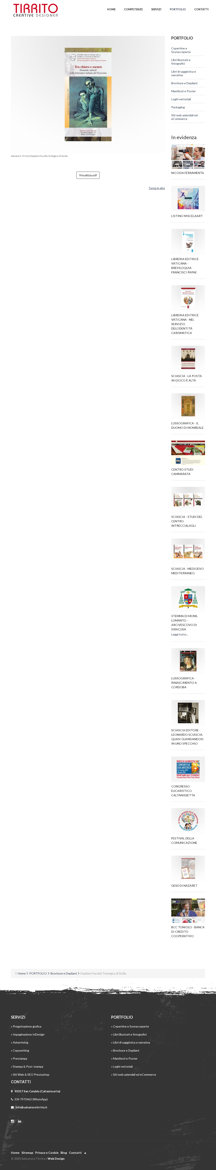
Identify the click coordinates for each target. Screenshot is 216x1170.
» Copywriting (20, 1050)
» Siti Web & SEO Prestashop (30, 1074)
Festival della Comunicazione (184, 840)
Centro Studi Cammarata (182, 472)
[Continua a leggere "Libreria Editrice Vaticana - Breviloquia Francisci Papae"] (188, 242)
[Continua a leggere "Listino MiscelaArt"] (188, 199)
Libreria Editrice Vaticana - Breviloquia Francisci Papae (185, 265)
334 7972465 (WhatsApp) (31, 1099)
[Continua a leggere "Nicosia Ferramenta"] (188, 156)
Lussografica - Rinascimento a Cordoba (184, 682)
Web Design (56, 1158)
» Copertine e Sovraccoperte (130, 1026)
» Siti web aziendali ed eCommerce (133, 1074)
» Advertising (19, 1042)
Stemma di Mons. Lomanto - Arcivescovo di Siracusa (184, 622)
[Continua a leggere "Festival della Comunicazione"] (188, 821)
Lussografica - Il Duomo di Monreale (187, 425)
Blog (64, 1152)
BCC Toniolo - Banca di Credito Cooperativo (188, 931)
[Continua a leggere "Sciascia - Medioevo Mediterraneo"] (188, 551)
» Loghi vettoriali (122, 1066)
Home (15, 1152)
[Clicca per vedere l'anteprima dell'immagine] (88, 94)
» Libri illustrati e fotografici (129, 1034)
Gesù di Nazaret (184, 885)
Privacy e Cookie (46, 1152)
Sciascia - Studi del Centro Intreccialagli (186, 521)
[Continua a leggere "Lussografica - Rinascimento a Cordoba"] (188, 661)
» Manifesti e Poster (124, 1058)
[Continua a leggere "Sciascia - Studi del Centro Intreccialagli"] (188, 500)
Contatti (75, 1152)
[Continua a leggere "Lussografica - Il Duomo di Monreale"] (188, 406)
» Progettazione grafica (26, 1026)
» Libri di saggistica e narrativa (130, 1042)
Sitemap (27, 1152)
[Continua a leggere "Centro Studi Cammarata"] (188, 453)
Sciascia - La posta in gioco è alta (186, 378)
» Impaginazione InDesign (28, 1034)
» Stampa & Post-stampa (27, 1066)
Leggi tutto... (179, 634)
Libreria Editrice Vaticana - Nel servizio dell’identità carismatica (185, 324)
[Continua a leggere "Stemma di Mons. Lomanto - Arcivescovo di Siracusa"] (188, 599)
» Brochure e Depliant (125, 1050)
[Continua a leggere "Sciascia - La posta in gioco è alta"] (188, 359)
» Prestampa (19, 1058)
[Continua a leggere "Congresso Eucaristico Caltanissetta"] (188, 769)
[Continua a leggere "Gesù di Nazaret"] (188, 868)
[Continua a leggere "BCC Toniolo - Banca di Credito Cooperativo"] (188, 911)
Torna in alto (156, 188)
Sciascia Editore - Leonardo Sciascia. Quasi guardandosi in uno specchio (187, 736)
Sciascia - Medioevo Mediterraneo (187, 571)
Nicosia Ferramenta (187, 173)
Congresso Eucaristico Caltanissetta (183, 791)
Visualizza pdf (88, 175)
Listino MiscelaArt (187, 216)
